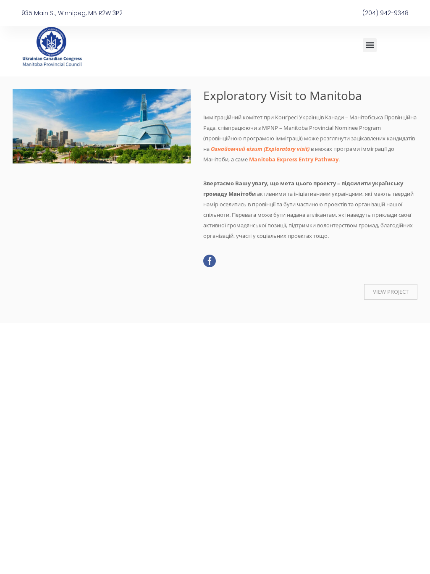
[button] (370, 45)
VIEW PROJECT (391, 291)
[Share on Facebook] (209, 261)
